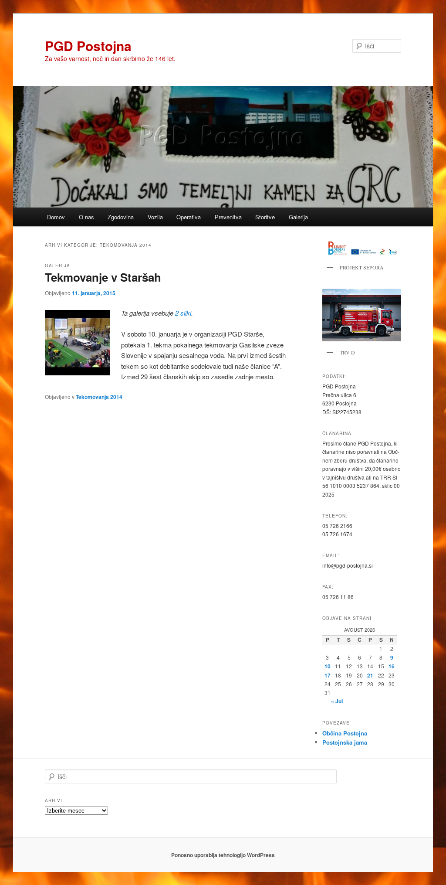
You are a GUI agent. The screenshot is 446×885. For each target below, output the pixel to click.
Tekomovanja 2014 (99, 397)
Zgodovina (121, 217)
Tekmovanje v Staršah (103, 277)
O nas (86, 217)
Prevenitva (228, 217)
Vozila (155, 217)
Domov (56, 217)
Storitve (265, 217)
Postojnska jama (344, 742)
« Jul (337, 701)
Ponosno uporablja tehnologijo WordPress (223, 855)
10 (327, 666)
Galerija (298, 217)
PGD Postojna (88, 45)
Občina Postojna (344, 733)
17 (327, 675)
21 (370, 675)
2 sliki (183, 312)
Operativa (188, 217)
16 (392, 666)
